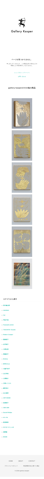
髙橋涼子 (6, 354)
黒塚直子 (6, 339)
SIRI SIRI (6, 407)
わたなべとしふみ (8, 427)
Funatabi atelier (8, 325)
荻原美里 (6, 422)
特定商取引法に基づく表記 (31, 466)
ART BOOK (7, 398)
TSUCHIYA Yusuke (9, 329)
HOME (11, 461)
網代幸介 (6, 388)
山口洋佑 (6, 373)
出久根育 (6, 393)
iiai (4, 315)
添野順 (5, 432)
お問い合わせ (22, 76)
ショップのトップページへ (22, 72)
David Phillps (7, 412)
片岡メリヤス (7, 383)
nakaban (6, 310)
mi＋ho (5, 417)
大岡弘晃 (6, 349)
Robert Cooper (8, 334)
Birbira (5, 359)
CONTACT (32, 461)
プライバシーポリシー (11, 466)
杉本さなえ (6, 364)
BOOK (5, 437)
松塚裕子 (6, 403)
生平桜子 (6, 344)
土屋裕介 (6, 378)
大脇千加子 (6, 368)
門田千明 (6, 320)
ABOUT (20, 461)
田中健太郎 (6, 305)
